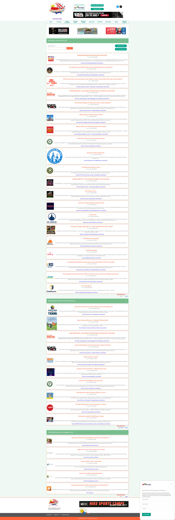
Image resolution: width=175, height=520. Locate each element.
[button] (172, 484)
